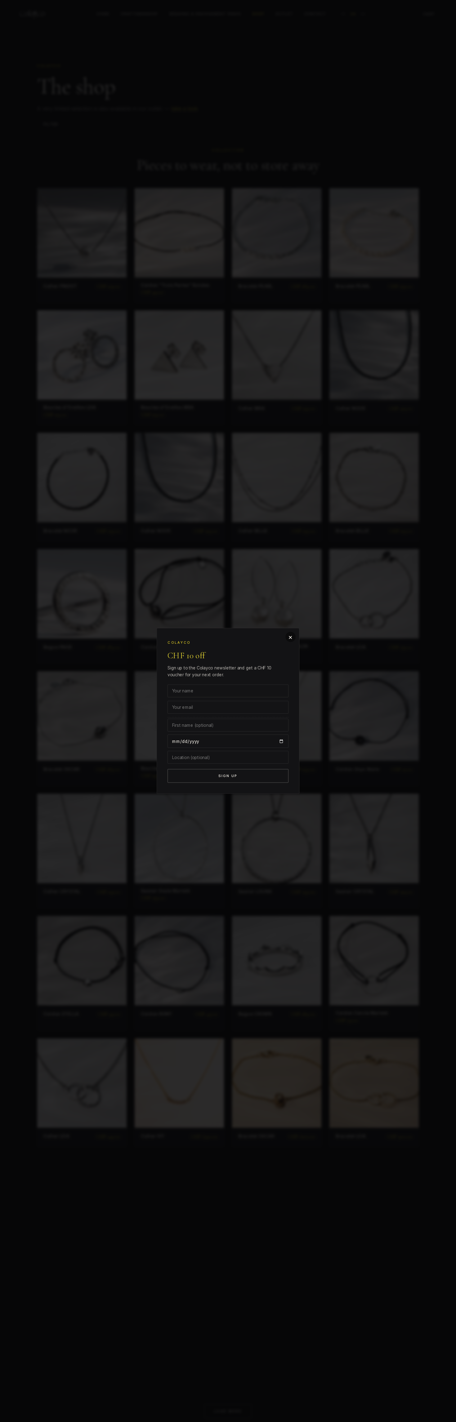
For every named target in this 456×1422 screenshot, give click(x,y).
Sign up (228, 779)
